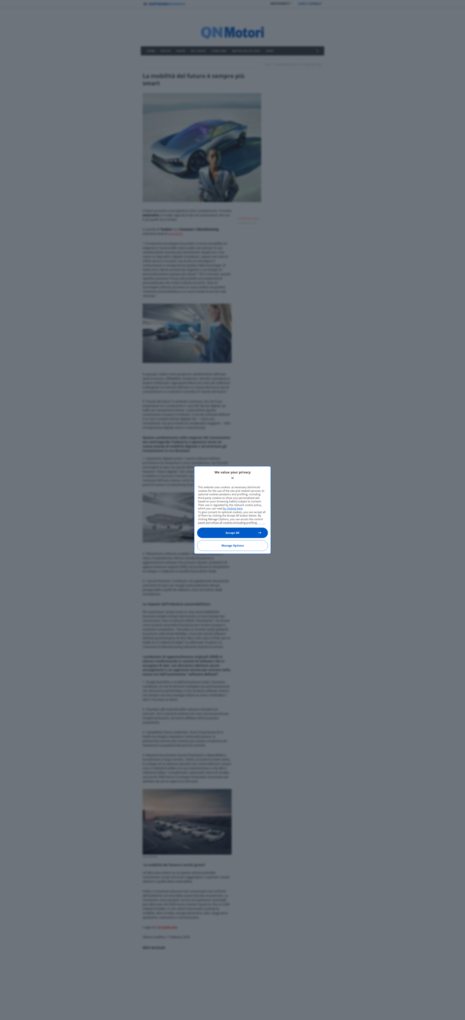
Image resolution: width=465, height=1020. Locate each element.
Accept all (232, 533)
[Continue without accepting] (232, 478)
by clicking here (232, 508)
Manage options (232, 545)
